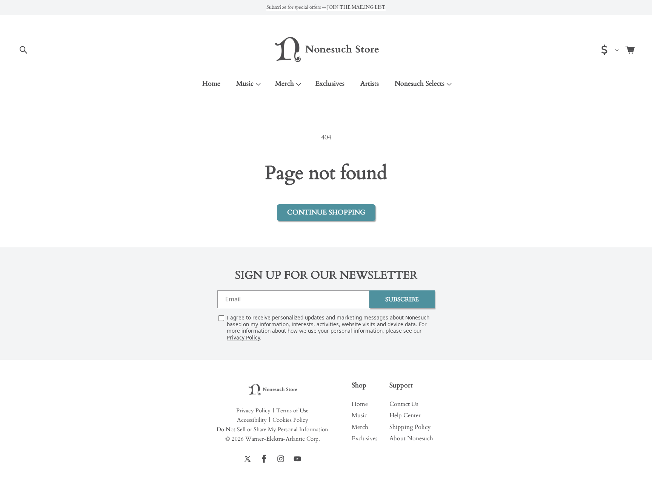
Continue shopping (326, 212)
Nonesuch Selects (419, 83)
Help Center (405, 415)
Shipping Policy (410, 427)
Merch (284, 83)
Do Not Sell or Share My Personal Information (272, 429)
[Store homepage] (272, 390)
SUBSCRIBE (402, 299)
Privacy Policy (243, 337)
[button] (23, 50)
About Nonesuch (411, 438)
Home (360, 404)
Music (245, 83)
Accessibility (252, 420)
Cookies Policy (290, 420)
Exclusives (364, 438)
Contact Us (403, 404)
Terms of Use (292, 410)
